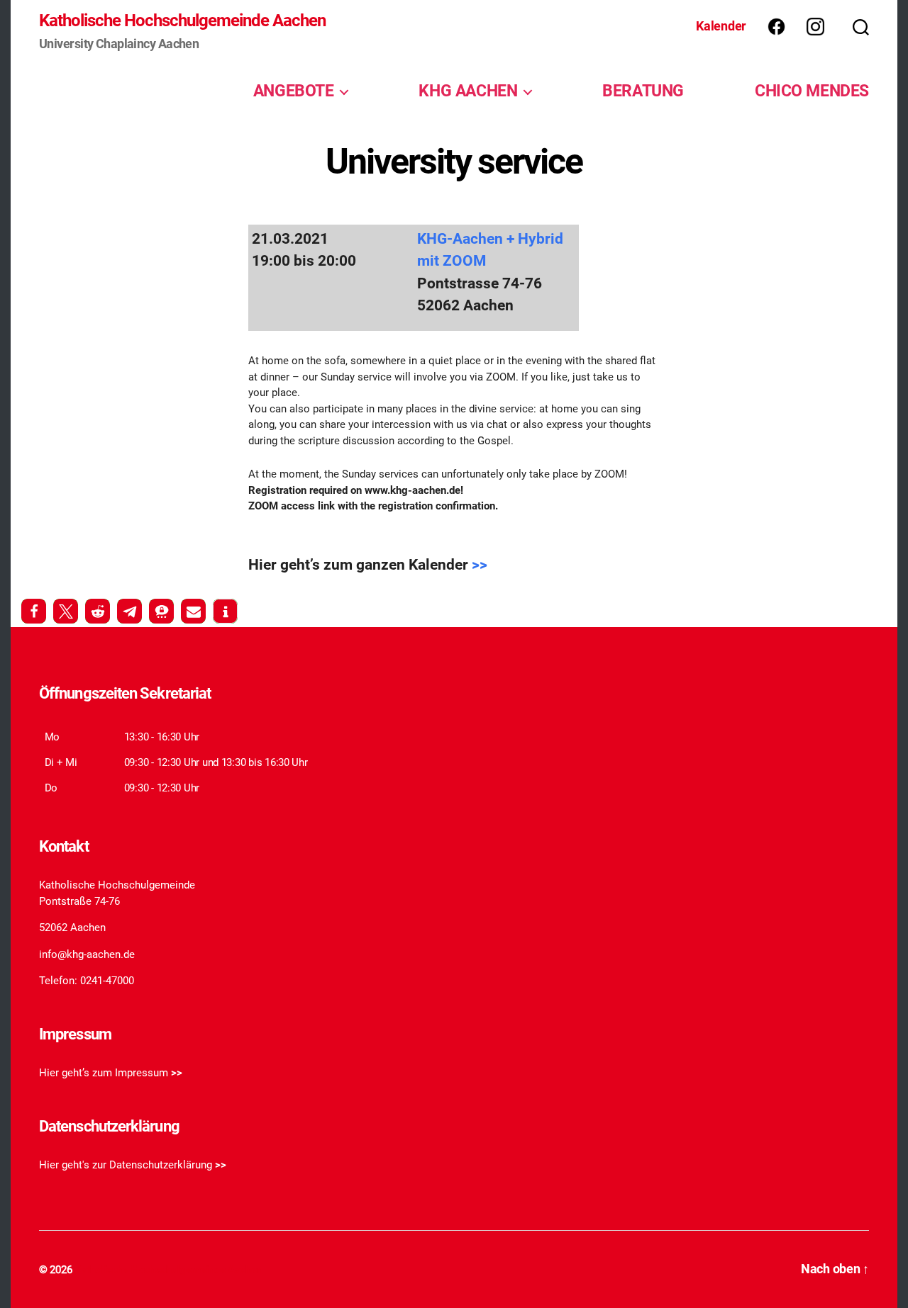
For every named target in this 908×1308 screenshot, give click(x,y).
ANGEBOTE (293, 90)
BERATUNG (643, 90)
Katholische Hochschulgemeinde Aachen (182, 20)
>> (479, 564)
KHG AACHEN (468, 90)
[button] (33, 611)
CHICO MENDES (812, 90)
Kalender (721, 25)
